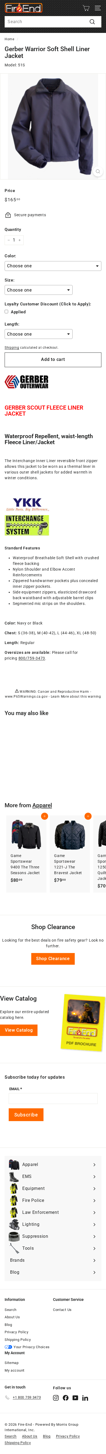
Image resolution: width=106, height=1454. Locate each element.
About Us (12, 1317)
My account (14, 1370)
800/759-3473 (31, 658)
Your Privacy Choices (32, 1347)
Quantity (13, 229)
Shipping (12, 347)
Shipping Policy (18, 1340)
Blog (8, 1325)
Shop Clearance (53, 958)
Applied (18, 312)
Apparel (42, 805)
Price (10, 190)
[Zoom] (98, 171)
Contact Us (62, 1310)
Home (9, 39)
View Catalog (19, 1030)
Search (11, 1310)
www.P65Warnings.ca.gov (26, 696)
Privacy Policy (17, 1332)
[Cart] (86, 8)
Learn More (60, 696)
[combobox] (53, 21)
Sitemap (12, 1363)
